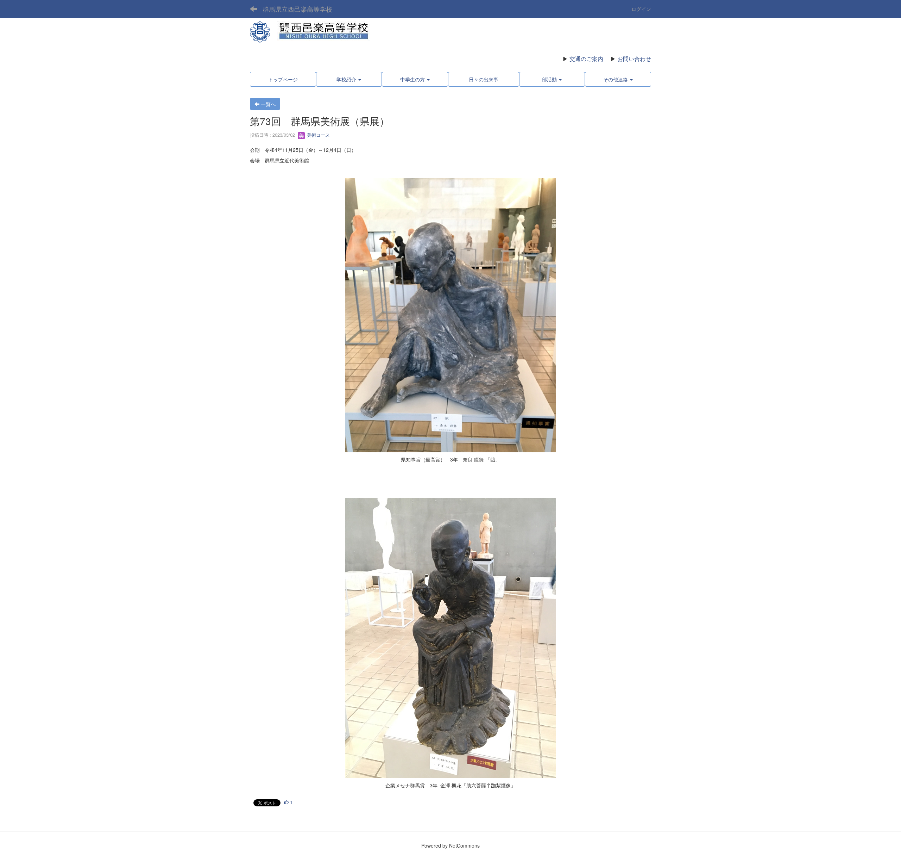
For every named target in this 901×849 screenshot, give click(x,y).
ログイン (641, 8)
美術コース (317, 134)
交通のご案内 (586, 59)
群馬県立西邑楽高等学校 (297, 8)
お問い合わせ (634, 59)
